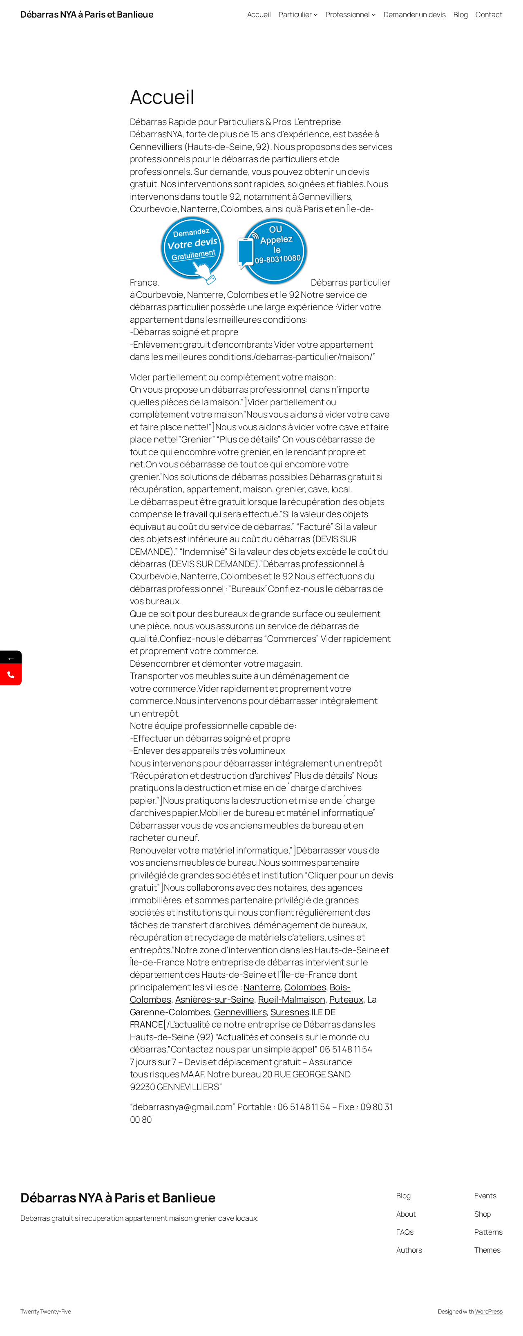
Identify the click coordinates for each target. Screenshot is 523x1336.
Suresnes (289, 1012)
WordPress (489, 1311)
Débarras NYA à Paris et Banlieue (86, 14)
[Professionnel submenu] (373, 14)
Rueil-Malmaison (292, 999)
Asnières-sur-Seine (214, 999)
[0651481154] (11, 675)
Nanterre (262, 987)
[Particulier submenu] (315, 14)
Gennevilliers (240, 1012)
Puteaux (346, 999)
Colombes (305, 987)
